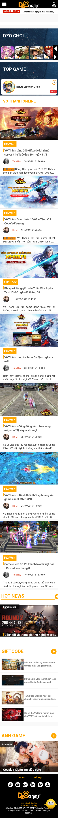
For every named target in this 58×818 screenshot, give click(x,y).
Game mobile (9, 607)
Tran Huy (16, 161)
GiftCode (13, 651)
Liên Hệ (21, 777)
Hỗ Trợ (37, 777)
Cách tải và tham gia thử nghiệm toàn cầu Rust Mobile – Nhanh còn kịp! (30, 635)
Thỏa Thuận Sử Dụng (29, 805)
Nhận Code (36, 664)
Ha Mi (15, 230)
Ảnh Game (13, 735)
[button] (55, 56)
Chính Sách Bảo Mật (29, 803)
